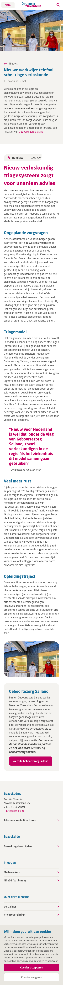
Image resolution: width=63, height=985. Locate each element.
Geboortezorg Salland (31, 131)
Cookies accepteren (31, 967)
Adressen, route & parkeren (20, 820)
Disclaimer (10, 906)
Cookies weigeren (31, 977)
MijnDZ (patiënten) (15, 880)
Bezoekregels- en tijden (18, 846)
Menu (8, 4)
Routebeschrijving (14, 810)
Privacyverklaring (14, 914)
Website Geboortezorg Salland (30, 760)
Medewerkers (12, 872)
